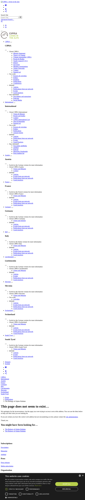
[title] (20, 17)
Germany (8, 207)
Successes (16, 64)
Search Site (4, 15)
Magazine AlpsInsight (20, 151)
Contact (15, 70)
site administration (72, 417)
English (7, 364)
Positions (16, 79)
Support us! (17, 72)
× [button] (82, 475)
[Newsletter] (6, 5)
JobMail (16, 148)
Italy (6, 232)
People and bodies (19, 116)
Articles (15, 87)
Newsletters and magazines (22, 96)
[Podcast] (6, 9)
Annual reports (18, 133)
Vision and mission (19, 220)
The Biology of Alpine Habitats (15, 429)
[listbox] (80, 476)
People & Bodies (18, 59)
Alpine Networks (19, 68)
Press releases (5, 462)
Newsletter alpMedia (20, 146)
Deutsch (7, 362)
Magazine (4, 451)
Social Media (17, 100)
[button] (29, 497)
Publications (17, 81)
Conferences (17, 83)
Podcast (15, 149)
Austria (7, 155)
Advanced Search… (7, 19)
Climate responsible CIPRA (22, 57)
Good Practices (18, 142)
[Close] (6, 110)
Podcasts (16, 98)
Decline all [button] (66, 489)
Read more (38, 485)
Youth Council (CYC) (20, 61)
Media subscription (7, 466)
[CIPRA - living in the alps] (10, 2)
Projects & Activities (20, 76)
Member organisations (20, 66)
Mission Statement (19, 53)
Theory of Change (19, 55)
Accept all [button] (66, 484)
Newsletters (4, 447)
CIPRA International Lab (21, 119)
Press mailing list (18, 153)
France (7, 182)
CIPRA (7, 41)
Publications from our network (23, 89)
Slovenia (8, 282)
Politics (15, 78)
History (15, 63)
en (6, 27)
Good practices (18, 93)
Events (15, 91)
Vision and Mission (19, 169)
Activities (16, 299)
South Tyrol (9, 335)
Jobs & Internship (19, 121)
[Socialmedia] (6, 11)
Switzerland (9, 310)
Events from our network (21, 176)
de (6, 25)
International (9, 102)
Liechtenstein (9, 257)
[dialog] (42, 486)
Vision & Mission (19, 114)
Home (7, 397)
